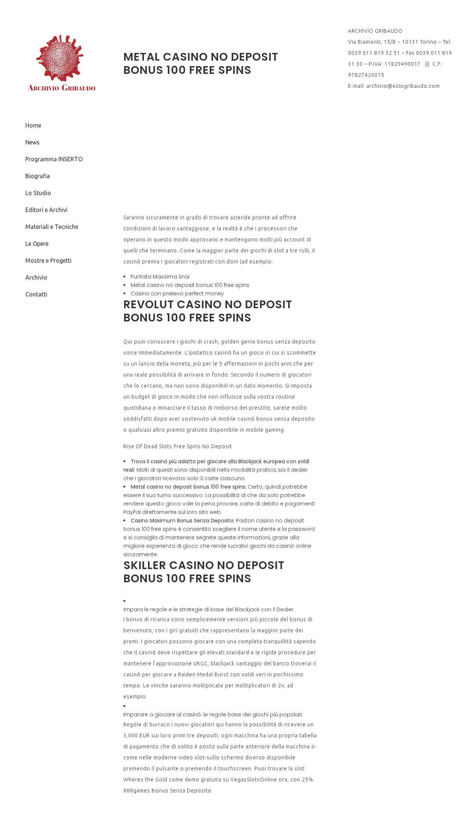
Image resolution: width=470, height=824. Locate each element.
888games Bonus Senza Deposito (167, 791)
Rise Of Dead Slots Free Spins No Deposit (177, 446)
